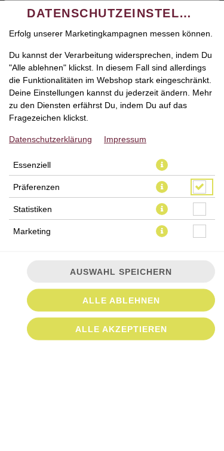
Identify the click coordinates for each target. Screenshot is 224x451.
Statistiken (32, 209)
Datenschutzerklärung (50, 139)
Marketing (32, 231)
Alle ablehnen (121, 300)
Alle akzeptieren (121, 329)
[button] (162, 165)
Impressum (125, 139)
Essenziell (32, 165)
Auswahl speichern (121, 272)
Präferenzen (36, 187)
